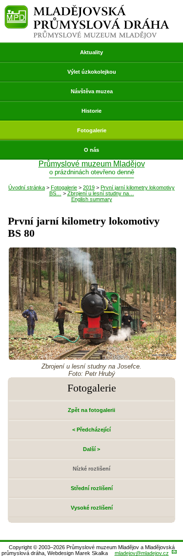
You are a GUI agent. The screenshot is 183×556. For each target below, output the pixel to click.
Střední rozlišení (92, 488)
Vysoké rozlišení (92, 508)
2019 (89, 187)
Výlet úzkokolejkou (91, 72)
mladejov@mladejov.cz (142, 553)
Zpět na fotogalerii (91, 410)
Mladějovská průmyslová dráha (87, 9)
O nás (91, 150)
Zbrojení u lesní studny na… (100, 193)
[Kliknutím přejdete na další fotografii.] (92, 357)
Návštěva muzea (92, 91)
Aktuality (91, 52)
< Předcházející (91, 429)
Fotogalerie (91, 130)
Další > (91, 449)
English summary (91, 199)
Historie (91, 111)
